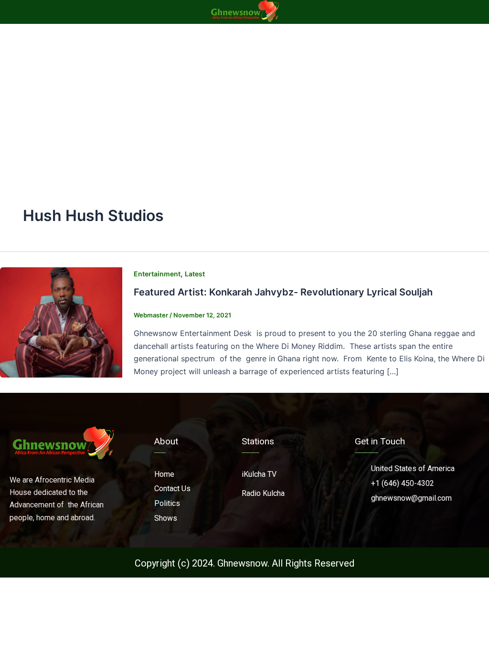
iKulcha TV (259, 474)
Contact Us (172, 488)
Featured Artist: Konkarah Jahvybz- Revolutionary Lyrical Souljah (283, 292)
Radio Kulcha (263, 493)
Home (164, 474)
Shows (165, 518)
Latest (195, 274)
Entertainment (157, 274)
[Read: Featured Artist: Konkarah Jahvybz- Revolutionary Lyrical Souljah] (61, 321)
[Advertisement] (244, 95)
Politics (167, 503)
